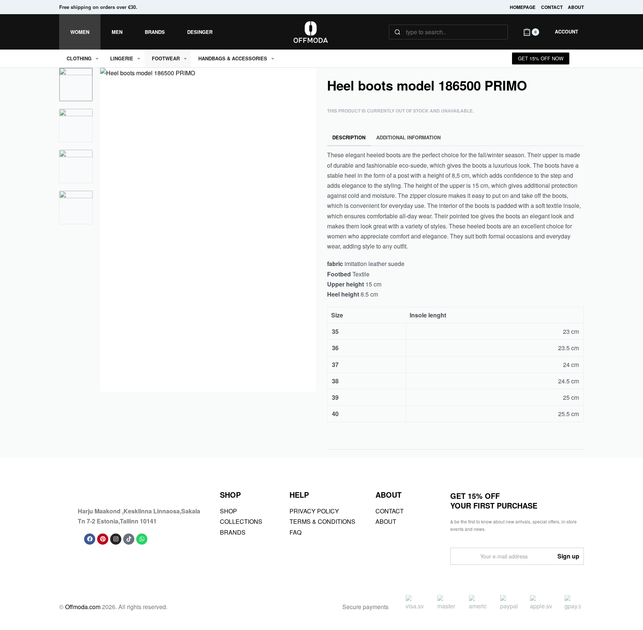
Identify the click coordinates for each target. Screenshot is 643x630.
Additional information (408, 137)
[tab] (349, 138)
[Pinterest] (102, 539)
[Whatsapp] (141, 539)
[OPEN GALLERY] (208, 230)
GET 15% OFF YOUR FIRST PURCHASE (493, 500)
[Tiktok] (128, 539)
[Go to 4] (76, 207)
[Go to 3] (76, 166)
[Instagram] (115, 539)
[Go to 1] (76, 84)
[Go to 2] (76, 125)
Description (348, 137)
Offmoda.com (82, 606)
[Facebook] (89, 539)
